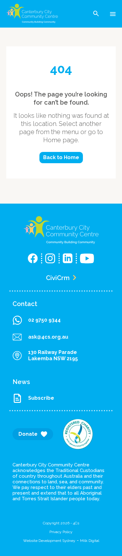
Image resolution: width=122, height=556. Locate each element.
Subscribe (41, 398)
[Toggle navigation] (113, 13)
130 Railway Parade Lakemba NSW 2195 (53, 355)
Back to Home (61, 157)
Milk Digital (89, 540)
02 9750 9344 (44, 320)
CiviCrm (58, 278)
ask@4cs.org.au (48, 337)
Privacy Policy (61, 532)
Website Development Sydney (49, 540)
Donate (28, 434)
